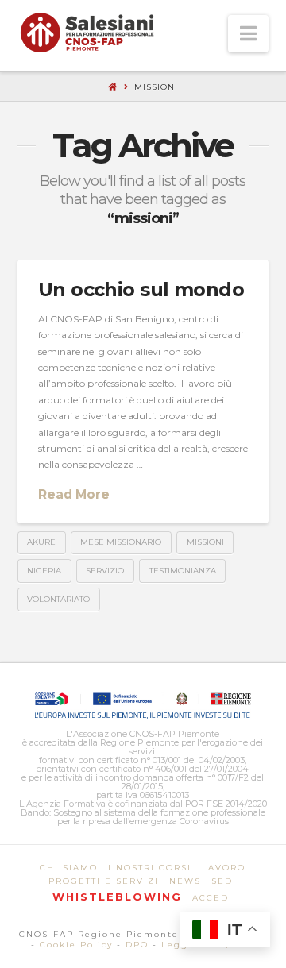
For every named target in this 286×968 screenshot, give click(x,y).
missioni (205, 542)
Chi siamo (69, 867)
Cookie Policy (76, 944)
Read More (74, 494)
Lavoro (223, 867)
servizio (105, 570)
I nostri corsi (149, 867)
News (185, 881)
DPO (137, 944)
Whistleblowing (117, 896)
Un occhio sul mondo (141, 289)
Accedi (212, 898)
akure (41, 542)
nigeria (44, 570)
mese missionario (120, 542)
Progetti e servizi (103, 881)
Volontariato (58, 599)
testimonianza (182, 570)
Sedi (224, 881)
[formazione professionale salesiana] (87, 32)
